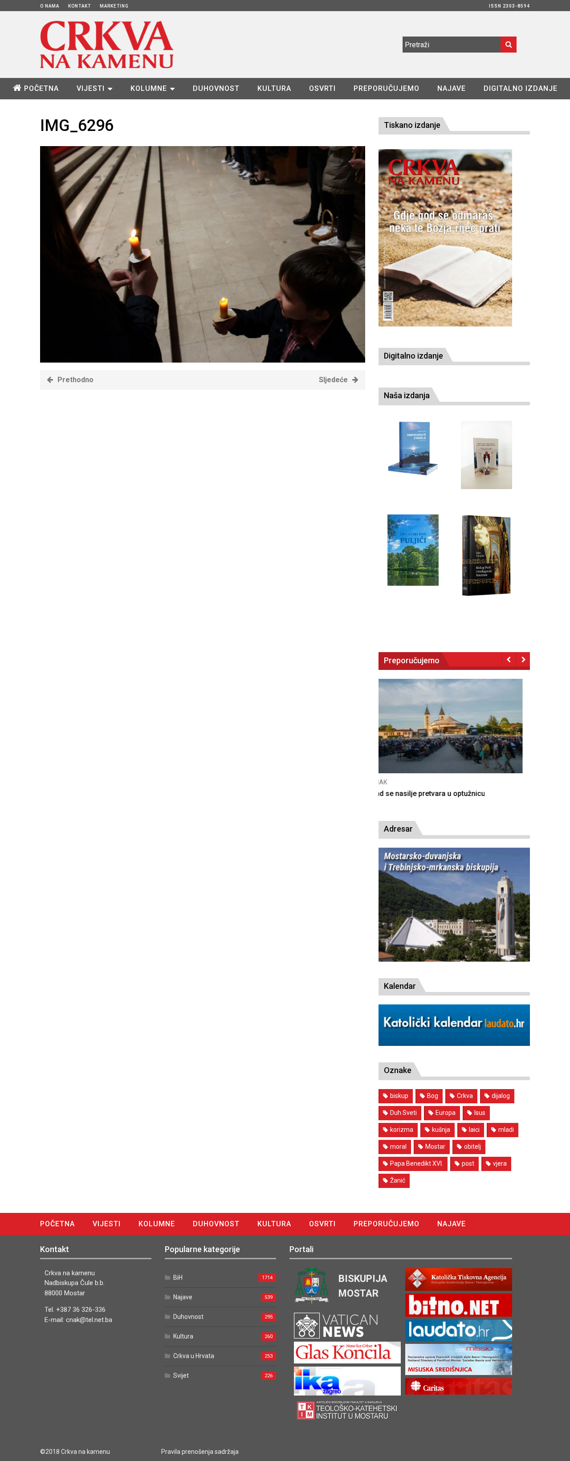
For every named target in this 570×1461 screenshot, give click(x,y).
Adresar (398, 828)
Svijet (181, 1375)
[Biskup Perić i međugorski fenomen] (486, 555)
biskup (399, 1095)
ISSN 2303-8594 (509, 6)
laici (474, 1129)
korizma (401, 1129)
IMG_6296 (77, 125)
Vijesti (91, 88)
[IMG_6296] (202, 360)
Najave (451, 88)
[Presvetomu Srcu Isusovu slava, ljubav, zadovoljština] (486, 455)
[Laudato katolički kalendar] (454, 1043)
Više (454, 735)
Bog (432, 1095)
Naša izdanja (407, 395)
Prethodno (75, 379)
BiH (178, 1277)
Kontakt (79, 6)
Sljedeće (333, 379)
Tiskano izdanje (412, 125)
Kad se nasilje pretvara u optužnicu (436, 793)
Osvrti (322, 88)
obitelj (472, 1146)
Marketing (114, 6)
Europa (446, 1112)
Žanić (397, 1180)
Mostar (435, 1146)
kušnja (441, 1129)
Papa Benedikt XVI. (416, 1163)
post (468, 1163)
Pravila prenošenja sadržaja (200, 1451)
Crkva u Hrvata (193, 1355)
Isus (479, 1112)
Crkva (465, 1095)
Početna (41, 88)
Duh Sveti (403, 1112)
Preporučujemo (386, 88)
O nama (49, 6)
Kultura (274, 88)
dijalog (501, 1095)
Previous (509, 659)
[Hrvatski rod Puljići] (413, 550)
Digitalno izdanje (521, 88)
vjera (500, 1163)
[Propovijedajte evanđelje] (413, 449)
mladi (506, 1129)
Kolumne (148, 88)
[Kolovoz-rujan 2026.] (445, 237)
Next (523, 659)
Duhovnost (216, 88)
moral (398, 1146)
